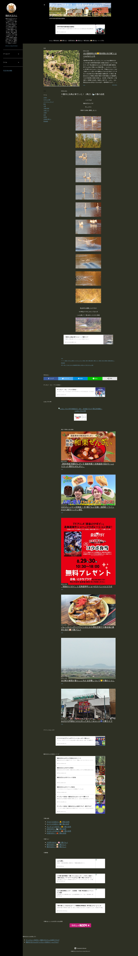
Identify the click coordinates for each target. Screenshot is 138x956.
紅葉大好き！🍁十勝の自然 (56, 833)
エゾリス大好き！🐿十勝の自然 (58, 824)
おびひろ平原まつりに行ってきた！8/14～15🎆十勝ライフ (86, 721)
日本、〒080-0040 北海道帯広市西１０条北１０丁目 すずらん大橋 (78, 365)
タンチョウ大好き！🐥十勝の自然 (59, 827)
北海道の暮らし (47, 119)
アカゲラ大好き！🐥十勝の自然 (58, 822)
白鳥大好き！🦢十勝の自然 (56, 829)
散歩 (45, 104)
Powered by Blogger (81, 948)
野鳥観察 (46, 121)
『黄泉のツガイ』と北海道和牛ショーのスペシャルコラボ (86, 586)
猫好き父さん (11, 15)
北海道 (45, 117)
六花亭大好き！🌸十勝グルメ (75, 40)
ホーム (51, 40)
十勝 (45, 106)
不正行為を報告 (7, 70)
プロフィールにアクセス (11, 45)
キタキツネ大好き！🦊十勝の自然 (59, 831)
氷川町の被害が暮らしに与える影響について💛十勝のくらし (88, 680)
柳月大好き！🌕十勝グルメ (90, 40)
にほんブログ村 (80, 411)
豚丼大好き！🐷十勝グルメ (60, 40)
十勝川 (45, 112)
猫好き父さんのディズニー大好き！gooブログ (42, 942)
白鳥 (45, 115)
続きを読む (114, 85)
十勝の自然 (46, 108)
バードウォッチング (49, 102)
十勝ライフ (46, 110)
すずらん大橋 (47, 99)
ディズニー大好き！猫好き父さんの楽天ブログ (42, 940)
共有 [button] (84, 85)
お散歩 (45, 97)
